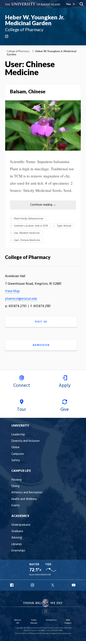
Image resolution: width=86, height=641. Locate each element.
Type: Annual (64, 226)
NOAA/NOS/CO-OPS (43, 574)
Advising (16, 537)
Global (15, 447)
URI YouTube (74, 585)
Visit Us (41, 322)
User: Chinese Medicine (27, 240)
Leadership (18, 434)
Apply (64, 385)
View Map (12, 291)
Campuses (17, 454)
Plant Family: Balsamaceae (28, 219)
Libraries (16, 544)
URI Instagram (33, 585)
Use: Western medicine (27, 233)
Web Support (68, 621)
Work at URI (17, 621)
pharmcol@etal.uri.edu (21, 299)
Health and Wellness (24, 499)
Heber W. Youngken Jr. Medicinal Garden (34, 20)
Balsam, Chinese (27, 91)
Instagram (7, 36)
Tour (21, 409)
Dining (15, 486)
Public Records (33, 621)
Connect (21, 385)
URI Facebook (12, 585)
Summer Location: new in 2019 (31, 226)
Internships (18, 550)
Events (15, 505)
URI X (53, 585)
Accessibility (51, 620)
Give (64, 409)
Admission (41, 345)
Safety (15, 460)
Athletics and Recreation (27, 492)
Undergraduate (20, 525)
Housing (16, 480)
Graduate (17, 531)
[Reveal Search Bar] (81, 4)
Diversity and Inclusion (25, 441)
